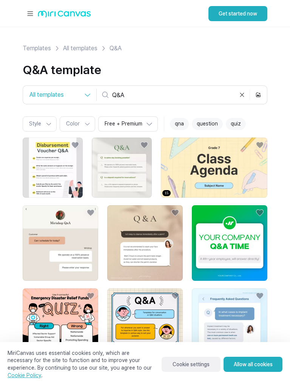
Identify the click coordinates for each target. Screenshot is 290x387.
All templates (80, 48)
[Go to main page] (64, 15)
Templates (37, 48)
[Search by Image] (258, 95)
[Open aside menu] (30, 13)
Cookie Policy (24, 375)
